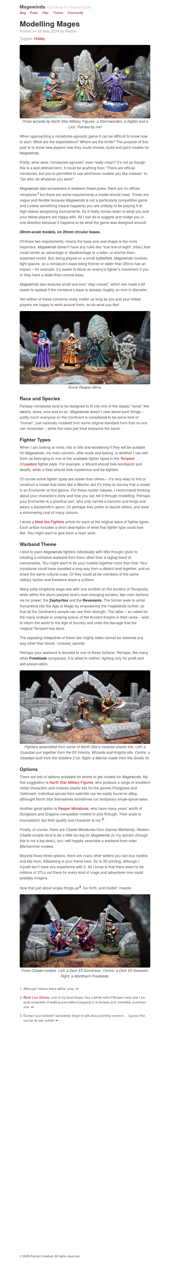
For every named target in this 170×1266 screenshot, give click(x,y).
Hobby (39, 38)
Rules (34, 12)
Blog (23, 12)
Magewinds (32, 6)
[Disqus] (85, 1089)
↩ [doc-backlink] (77, 988)
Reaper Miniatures (73, 808)
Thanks (58, 12)
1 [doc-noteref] (38, 193)
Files (45, 12)
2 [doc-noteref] (103, 819)
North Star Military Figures (71, 782)
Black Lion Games (36, 997)
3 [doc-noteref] (80, 886)
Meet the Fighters (49, 521)
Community (75, 12)
